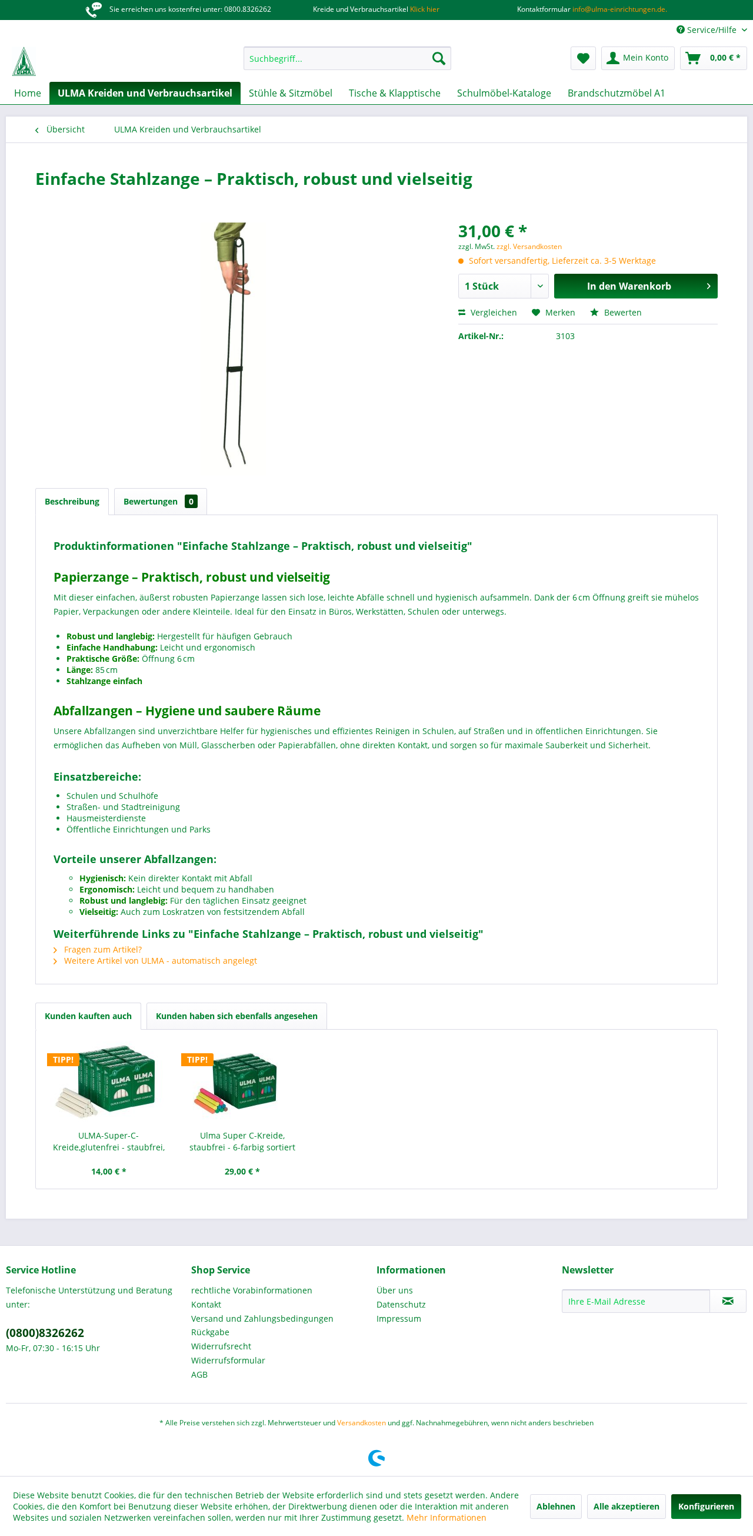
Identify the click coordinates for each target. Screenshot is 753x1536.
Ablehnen (556, 1506)
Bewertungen (159, 501)
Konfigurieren (706, 1506)
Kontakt (206, 1304)
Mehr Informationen (447, 1517)
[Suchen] (439, 58)
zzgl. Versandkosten (529, 246)
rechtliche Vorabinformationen (251, 1290)
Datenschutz (401, 1304)
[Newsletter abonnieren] (728, 1301)
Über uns (394, 1290)
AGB (199, 1374)
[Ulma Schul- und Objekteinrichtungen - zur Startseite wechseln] (24, 61)
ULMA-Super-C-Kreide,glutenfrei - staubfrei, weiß (109, 1141)
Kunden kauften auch (88, 1015)
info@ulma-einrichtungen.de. (619, 9)
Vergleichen (492, 312)
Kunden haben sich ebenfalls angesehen (237, 1015)
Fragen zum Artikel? (102, 949)
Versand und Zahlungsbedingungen (262, 1318)
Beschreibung (72, 501)
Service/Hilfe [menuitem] (712, 29)
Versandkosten (361, 1423)
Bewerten (622, 312)
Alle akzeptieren (626, 1506)
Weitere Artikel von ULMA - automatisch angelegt (159, 960)
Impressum (398, 1318)
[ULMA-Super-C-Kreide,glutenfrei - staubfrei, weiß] (109, 1082)
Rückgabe (210, 1332)
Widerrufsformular (228, 1360)
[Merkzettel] (583, 58)
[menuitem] (347, 58)
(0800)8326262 (45, 1333)
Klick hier (423, 9)
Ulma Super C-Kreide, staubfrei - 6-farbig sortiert (242, 1141)
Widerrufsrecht (221, 1346)
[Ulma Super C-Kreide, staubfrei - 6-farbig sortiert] (243, 1082)
